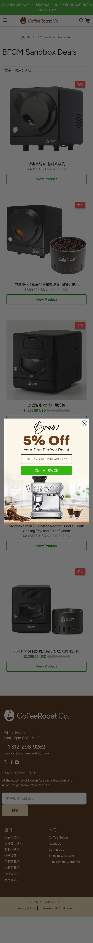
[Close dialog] (84, 423)
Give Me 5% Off (46, 470)
